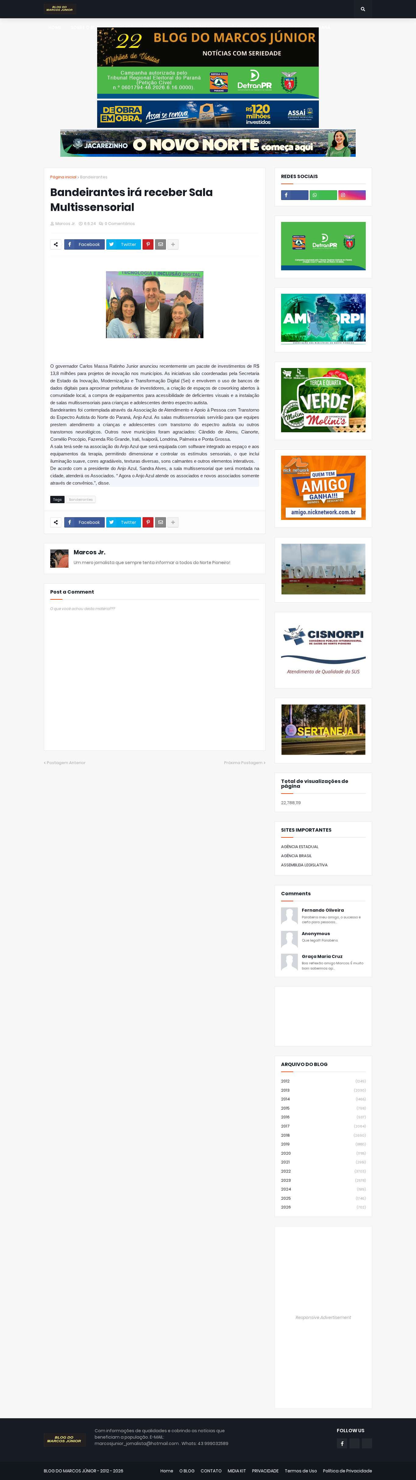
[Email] (160, 244)
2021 (323, 1162)
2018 (323, 1135)
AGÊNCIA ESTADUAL (300, 847)
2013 (323, 1090)
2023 (323, 1180)
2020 (323, 1153)
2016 (323, 1117)
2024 (323, 1189)
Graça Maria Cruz (322, 956)
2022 (323, 1171)
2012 (323, 1081)
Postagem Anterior (66, 763)
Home (166, 1471)
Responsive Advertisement (323, 1317)
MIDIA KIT (237, 1471)
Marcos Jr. (89, 552)
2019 (323, 1144)
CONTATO (211, 1471)
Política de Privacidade (347, 1471)
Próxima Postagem (243, 763)
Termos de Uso (301, 1471)
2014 (323, 1099)
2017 (323, 1126)
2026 (323, 1207)
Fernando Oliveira (323, 910)
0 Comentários (120, 223)
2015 (323, 1108)
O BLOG (187, 1471)
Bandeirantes (94, 177)
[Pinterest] (148, 244)
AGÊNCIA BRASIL (296, 856)
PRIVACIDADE (265, 1471)
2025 (323, 1198)
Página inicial (63, 177)
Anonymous (316, 934)
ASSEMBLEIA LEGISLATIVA (304, 865)
